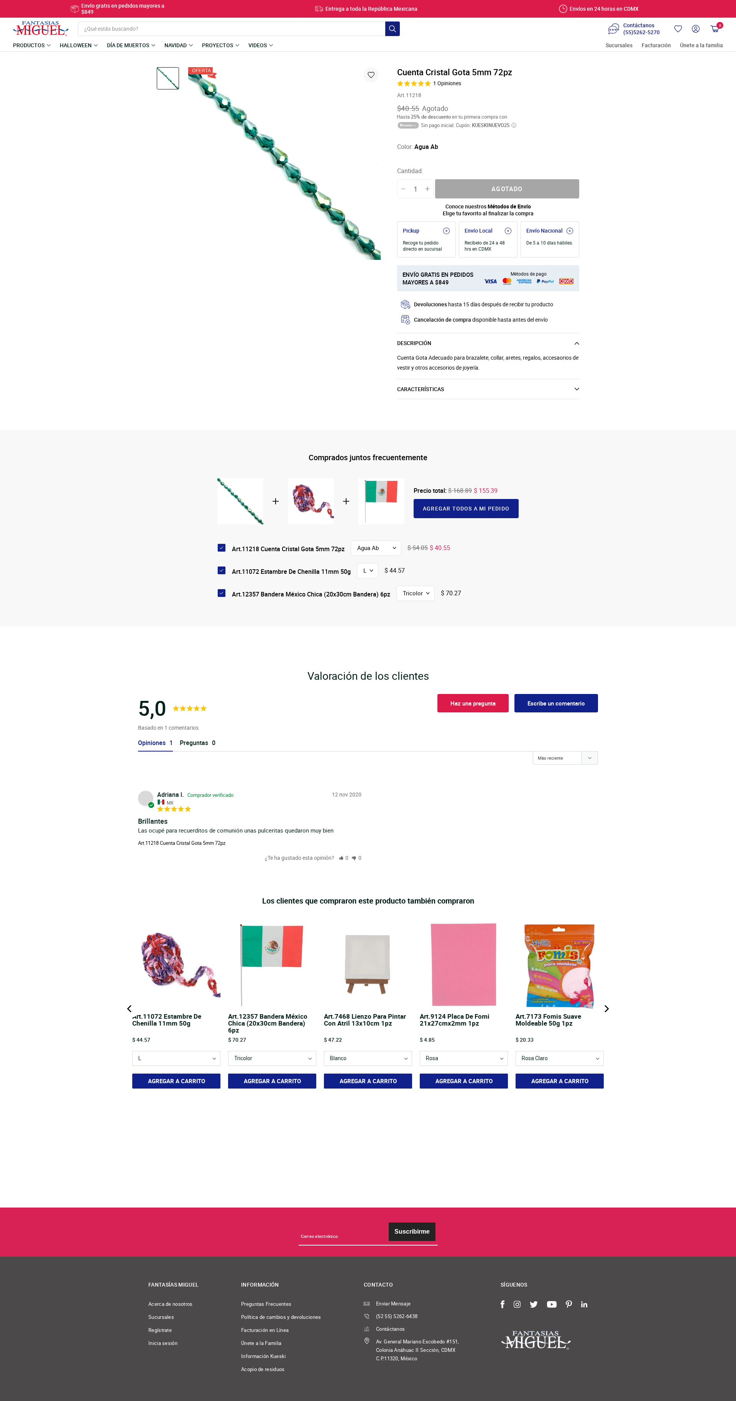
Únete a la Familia (261, 1343)
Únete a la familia (701, 45)
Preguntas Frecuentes (266, 1303)
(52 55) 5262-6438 (396, 1316)
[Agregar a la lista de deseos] (371, 75)
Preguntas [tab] (194, 743)
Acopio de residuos (263, 1369)
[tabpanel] (284, 163)
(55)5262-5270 (641, 32)
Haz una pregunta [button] (473, 703)
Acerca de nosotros (170, 1303)
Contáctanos (390, 1328)
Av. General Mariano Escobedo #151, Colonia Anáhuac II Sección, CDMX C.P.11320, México (417, 1350)
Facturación (656, 45)
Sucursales (619, 45)
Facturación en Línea (265, 1330)
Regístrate (160, 1330)
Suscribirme (412, 1231)
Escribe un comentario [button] (556, 703)
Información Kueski (263, 1356)
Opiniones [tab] (152, 743)
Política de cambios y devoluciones (281, 1316)
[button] (343, 857)
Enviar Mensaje (393, 1303)
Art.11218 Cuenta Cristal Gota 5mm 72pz (181, 842)
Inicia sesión (162, 1343)
